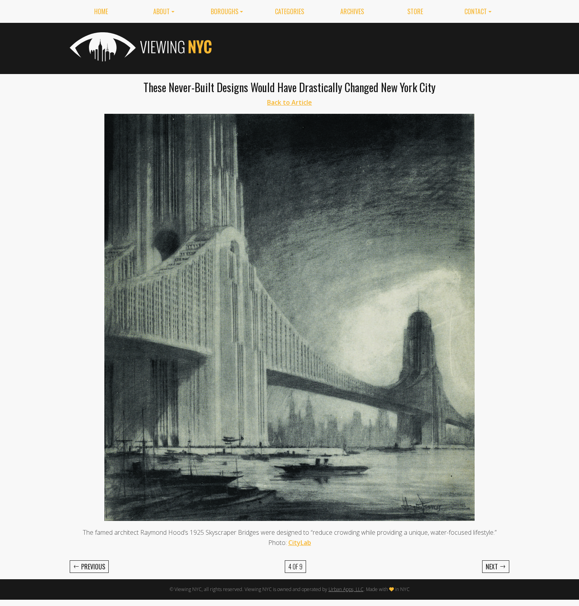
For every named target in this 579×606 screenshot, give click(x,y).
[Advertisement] (366, 47)
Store (415, 11)
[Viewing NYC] (140, 47)
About (161, 11)
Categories (289, 11)
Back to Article (289, 102)
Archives (352, 11)
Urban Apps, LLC (346, 589)
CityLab (299, 542)
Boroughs (224, 11)
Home (101, 11)
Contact (475, 11)
